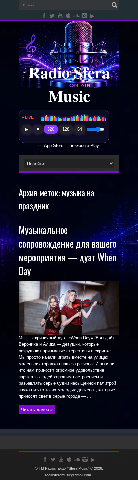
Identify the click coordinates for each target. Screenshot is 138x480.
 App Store (51, 145)
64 (79, 129)
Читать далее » (37, 409)
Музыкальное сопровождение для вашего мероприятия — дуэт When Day (67, 250)
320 (50, 129)
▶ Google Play (85, 145)
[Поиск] (114, 5)
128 (65, 129)
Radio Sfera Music (69, 83)
